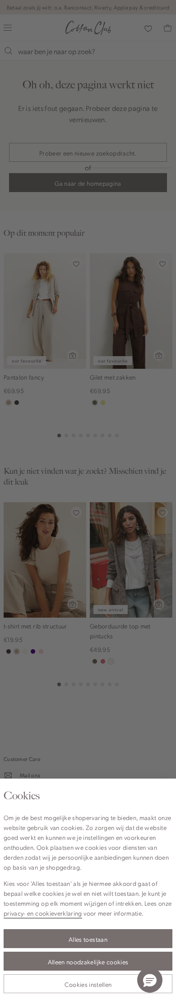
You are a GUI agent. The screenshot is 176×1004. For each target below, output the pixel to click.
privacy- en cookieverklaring (43, 913)
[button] (149, 980)
